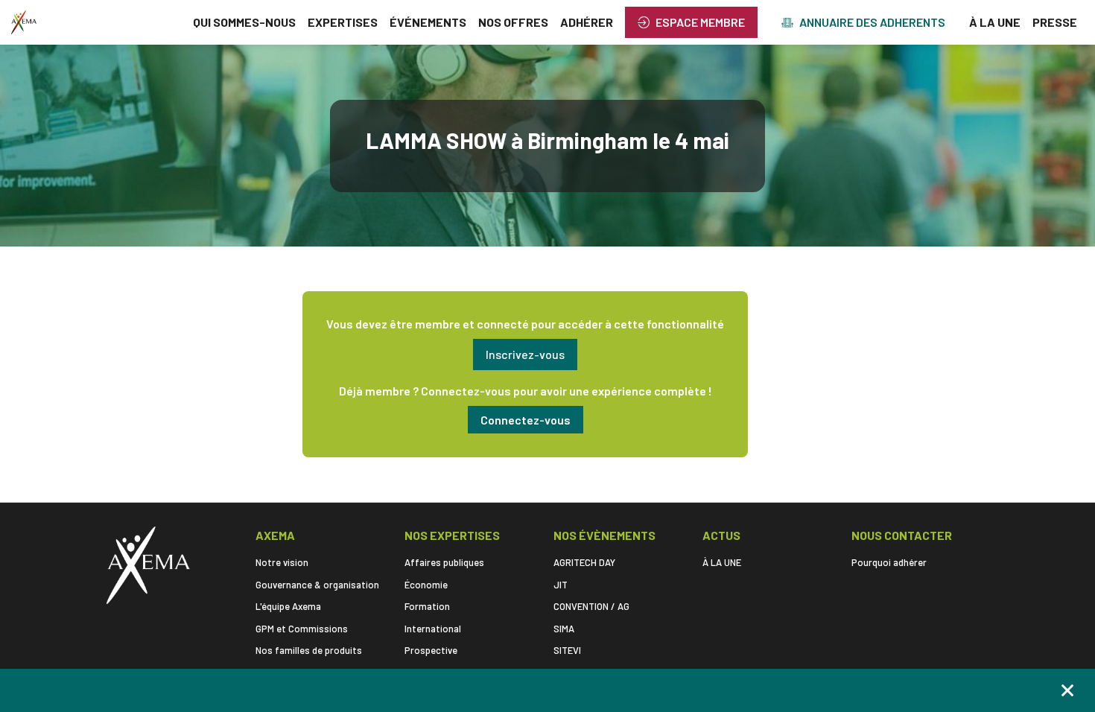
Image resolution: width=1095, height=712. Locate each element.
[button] (691, 22)
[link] (244, 22)
